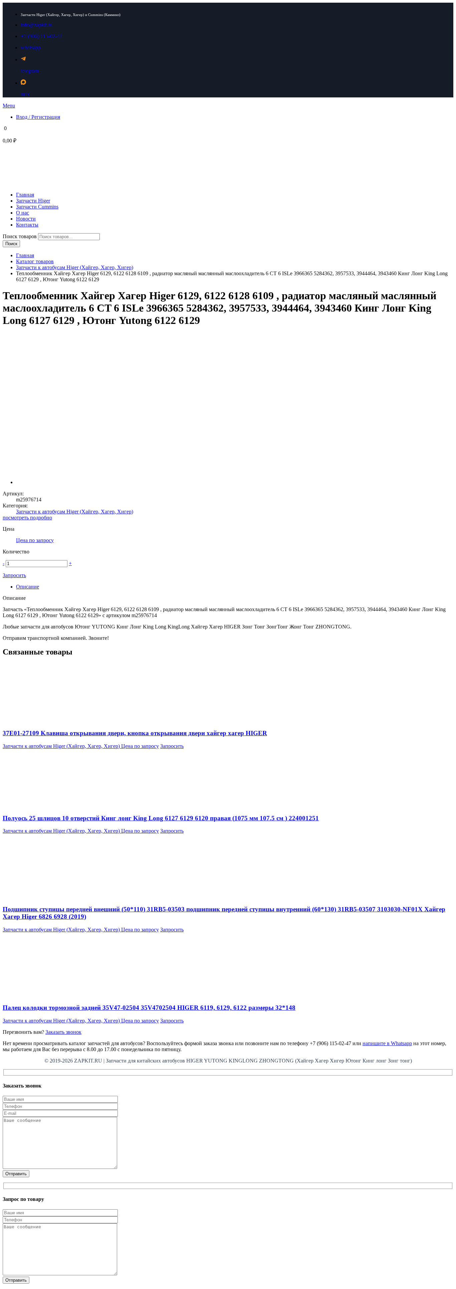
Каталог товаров (35, 261)
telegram (30, 71)
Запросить (14, 575)
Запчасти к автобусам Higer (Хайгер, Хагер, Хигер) (74, 267)
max (25, 94)
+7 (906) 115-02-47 (41, 36)
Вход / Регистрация (38, 117)
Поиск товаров (20, 236)
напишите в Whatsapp (387, 1043)
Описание (27, 586)
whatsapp (31, 47)
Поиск (11, 243)
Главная (25, 255)
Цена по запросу (35, 540)
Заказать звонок (63, 1032)
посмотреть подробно (27, 517)
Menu (9, 105)
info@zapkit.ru (36, 25)
